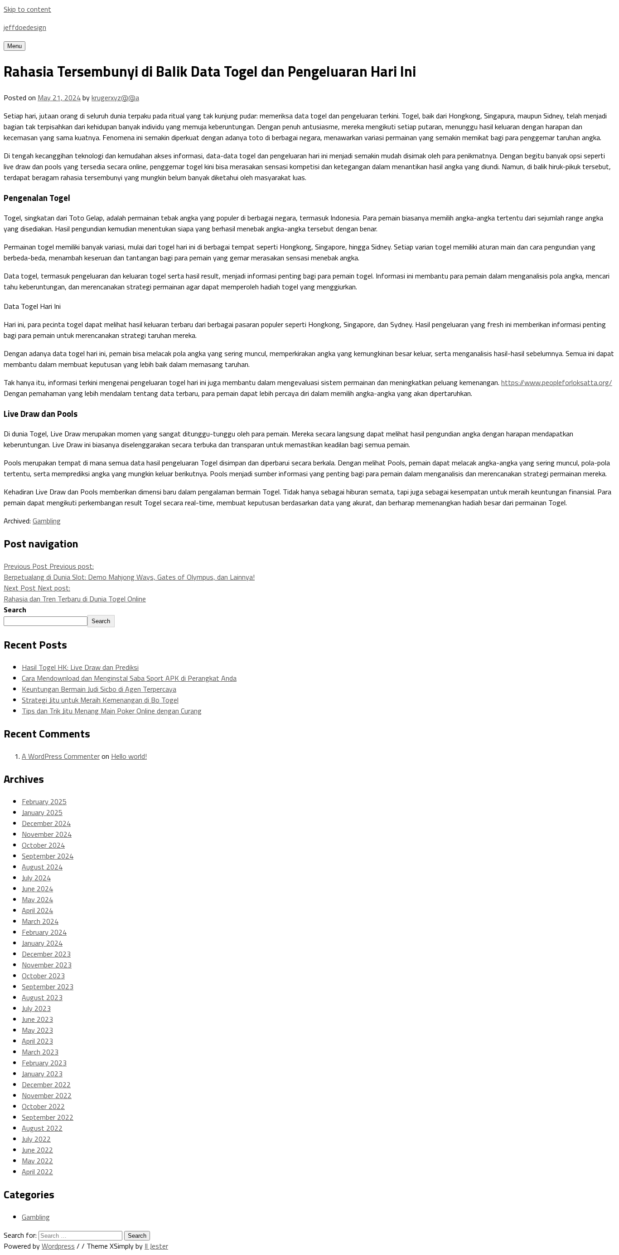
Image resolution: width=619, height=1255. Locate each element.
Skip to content (27, 9)
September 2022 (47, 1117)
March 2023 (40, 1051)
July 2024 (36, 877)
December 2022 (46, 1084)
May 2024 (37, 899)
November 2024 (47, 834)
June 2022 (37, 1149)
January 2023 (42, 1073)
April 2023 (37, 1040)
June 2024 (37, 888)
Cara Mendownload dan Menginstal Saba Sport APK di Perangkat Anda (129, 678)
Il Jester (156, 1245)
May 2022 (37, 1160)
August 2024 (42, 866)
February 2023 (44, 1062)
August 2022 (42, 1128)
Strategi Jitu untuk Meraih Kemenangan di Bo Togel (100, 699)
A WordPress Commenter (61, 756)
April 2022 (37, 1171)
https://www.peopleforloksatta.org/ (556, 382)
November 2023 (47, 964)
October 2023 (43, 975)
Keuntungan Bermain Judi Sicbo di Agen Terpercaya (99, 689)
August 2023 (42, 997)
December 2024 (46, 823)
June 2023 (37, 1019)
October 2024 (43, 845)
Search (15, 609)
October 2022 (43, 1106)
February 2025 (44, 801)
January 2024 (42, 943)
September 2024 (47, 855)
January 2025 (42, 812)
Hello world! (129, 756)
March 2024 (40, 921)
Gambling (47, 520)
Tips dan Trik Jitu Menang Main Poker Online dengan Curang (112, 710)
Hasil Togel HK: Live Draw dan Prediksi (80, 667)
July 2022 (36, 1138)
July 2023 (36, 1008)
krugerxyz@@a (115, 97)
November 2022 (47, 1095)
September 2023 (47, 986)
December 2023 (46, 953)
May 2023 (37, 1030)
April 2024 (37, 910)
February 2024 (44, 932)
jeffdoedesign (25, 27)
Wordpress (58, 1245)
